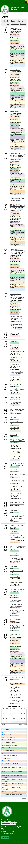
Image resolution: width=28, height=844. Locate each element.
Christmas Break (15, 28)
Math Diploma (14, 445)
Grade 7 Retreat (14, 333)
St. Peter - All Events (8, 747)
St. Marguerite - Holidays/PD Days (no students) (13, 788)
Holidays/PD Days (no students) (11, 761)
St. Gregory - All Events (9, 737)
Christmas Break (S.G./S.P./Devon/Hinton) (17, 154)
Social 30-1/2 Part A (16, 385)
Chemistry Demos (15, 402)
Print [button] (8, 24)
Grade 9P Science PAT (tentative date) (16, 494)
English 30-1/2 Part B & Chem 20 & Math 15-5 (17, 464)
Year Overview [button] (15, 24)
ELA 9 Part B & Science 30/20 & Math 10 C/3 (17, 590)
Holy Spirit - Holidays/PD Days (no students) (12, 772)
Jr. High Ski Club (15, 378)
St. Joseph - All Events (9, 740)
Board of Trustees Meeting (10, 755)
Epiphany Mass (14, 365)
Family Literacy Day (16, 583)
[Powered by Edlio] (6, 840)
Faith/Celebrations (8, 758)
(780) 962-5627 (9, 831)
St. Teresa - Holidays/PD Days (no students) (12, 764)
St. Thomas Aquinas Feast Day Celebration (16, 605)
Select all (24, 798)
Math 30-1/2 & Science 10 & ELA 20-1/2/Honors (17, 440)
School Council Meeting (17, 457)
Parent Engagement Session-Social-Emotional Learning (17, 537)
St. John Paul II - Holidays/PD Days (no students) (13, 784)
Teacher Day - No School (17, 677)
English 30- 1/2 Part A (16, 341)
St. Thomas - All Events (9, 750)
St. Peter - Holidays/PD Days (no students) (14, 792)
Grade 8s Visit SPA (15, 694)
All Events (6, 729)
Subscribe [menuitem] (23, 24)
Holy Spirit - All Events (9, 734)
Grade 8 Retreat (14, 346)
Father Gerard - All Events (10, 732)
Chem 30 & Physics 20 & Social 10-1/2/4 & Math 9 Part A (17, 547)
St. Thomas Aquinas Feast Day (16, 620)
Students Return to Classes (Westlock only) (17, 197)
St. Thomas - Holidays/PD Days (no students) (12, 795)
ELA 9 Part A (13, 417)
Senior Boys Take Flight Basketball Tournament (17, 481)
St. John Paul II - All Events (10, 742)
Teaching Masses (15, 398)
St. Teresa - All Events (9, 753)
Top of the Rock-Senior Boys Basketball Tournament (17, 612)
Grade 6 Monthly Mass (17, 409)
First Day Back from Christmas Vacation (16, 317)
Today (3, 724)
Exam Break (13, 435)
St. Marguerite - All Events (10, 745)
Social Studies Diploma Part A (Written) (17, 390)
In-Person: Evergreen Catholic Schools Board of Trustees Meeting (17, 325)
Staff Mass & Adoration (17, 351)
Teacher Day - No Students (15, 635)
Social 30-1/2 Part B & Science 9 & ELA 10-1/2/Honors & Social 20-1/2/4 (17, 517)
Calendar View (23, 724)
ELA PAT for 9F (14, 428)
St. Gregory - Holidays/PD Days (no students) (12, 776)
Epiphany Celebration (16, 372)
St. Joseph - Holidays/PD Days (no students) (12, 780)
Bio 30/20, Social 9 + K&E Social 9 (16, 526)
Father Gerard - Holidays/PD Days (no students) (13, 768)
